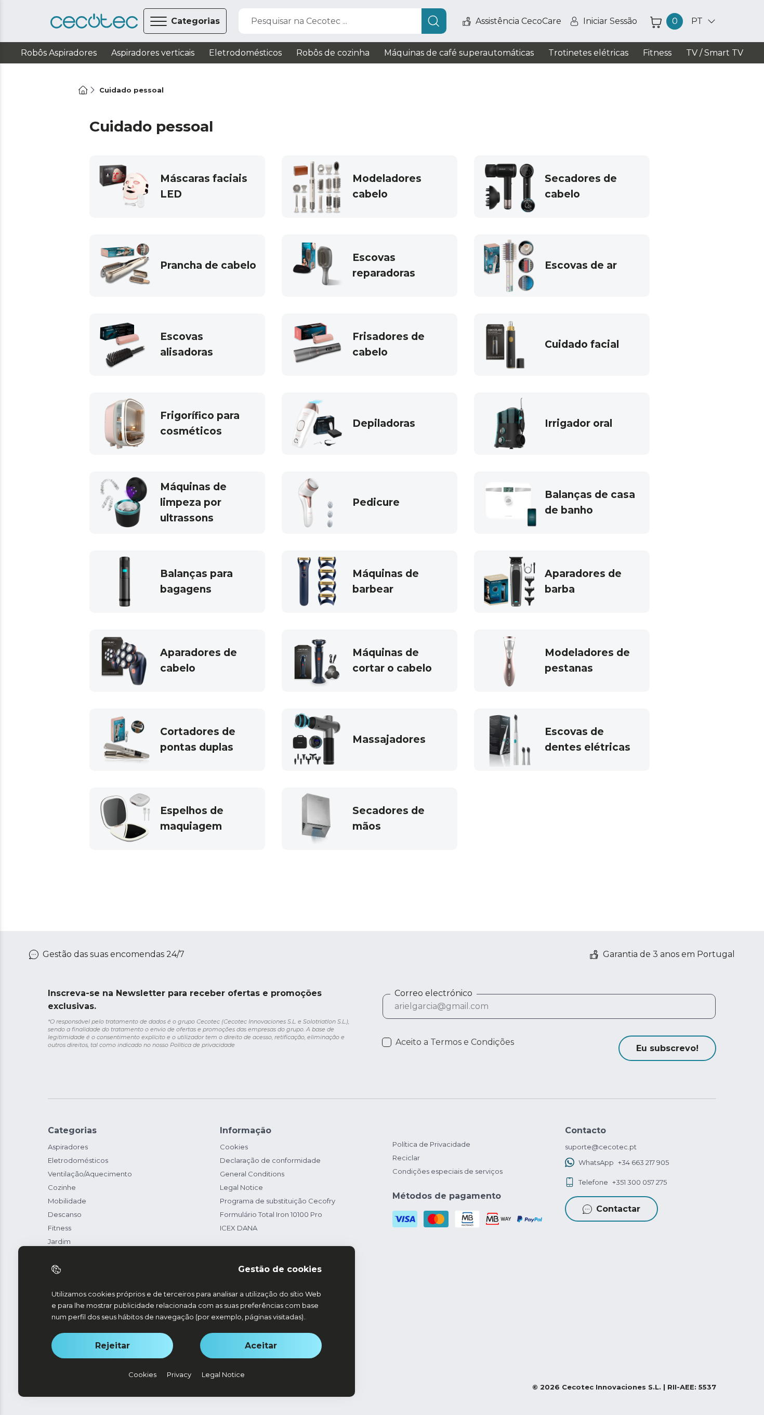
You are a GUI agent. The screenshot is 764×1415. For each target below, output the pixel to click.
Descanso (65, 1214)
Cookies (234, 1147)
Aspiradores (68, 1147)
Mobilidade (67, 1201)
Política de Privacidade (431, 1144)
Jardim (59, 1241)
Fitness (59, 1228)
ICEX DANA (238, 1228)
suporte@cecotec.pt (601, 1147)
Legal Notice (241, 1187)
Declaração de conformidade (270, 1160)
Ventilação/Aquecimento (90, 1174)
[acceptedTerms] (386, 1042)
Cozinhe (62, 1187)
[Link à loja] (94, 21)
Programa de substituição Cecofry (277, 1201)
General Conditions (252, 1174)
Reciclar (406, 1158)
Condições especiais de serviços (447, 1171)
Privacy (179, 1374)
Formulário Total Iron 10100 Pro (271, 1214)
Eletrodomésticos (78, 1160)
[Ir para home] (83, 90)
